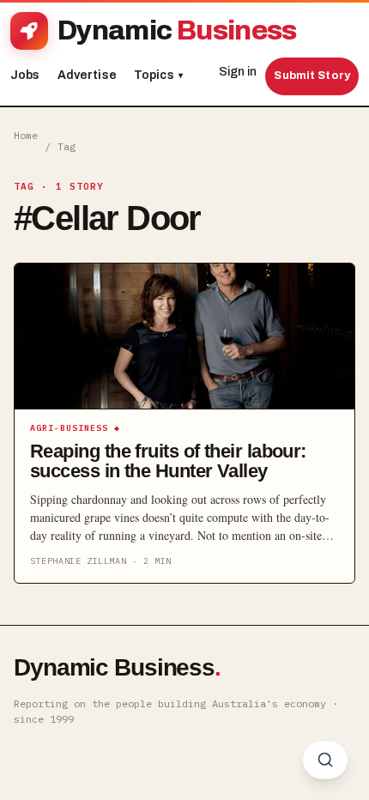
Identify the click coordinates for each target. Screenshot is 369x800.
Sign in (238, 71)
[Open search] (325, 759)
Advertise (87, 75)
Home (26, 135)
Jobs (25, 75)
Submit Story (312, 76)
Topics (158, 75)
